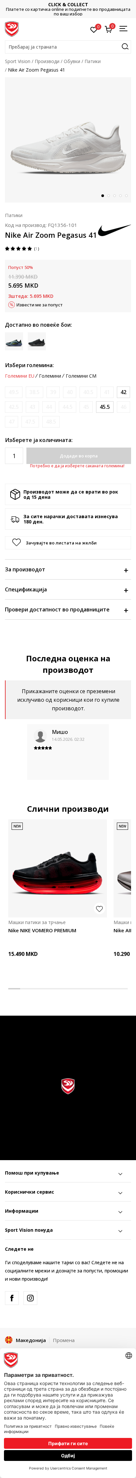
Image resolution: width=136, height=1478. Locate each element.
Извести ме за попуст (40, 305)
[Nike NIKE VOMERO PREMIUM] (57, 868)
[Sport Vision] (11, 28)
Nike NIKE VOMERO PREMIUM (42, 930)
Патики (93, 61)
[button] (68, 47)
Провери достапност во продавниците (57, 609)
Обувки (72, 61)
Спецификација (26, 589)
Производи (47, 61)
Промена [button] (64, 1340)
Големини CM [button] (81, 376)
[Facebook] (11, 1298)
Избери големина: (29, 365)
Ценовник (69, 9)
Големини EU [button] (19, 376)
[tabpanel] (68, 140)
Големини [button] (50, 376)
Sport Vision (17, 61)
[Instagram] (30, 1298)
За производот (25, 569)
